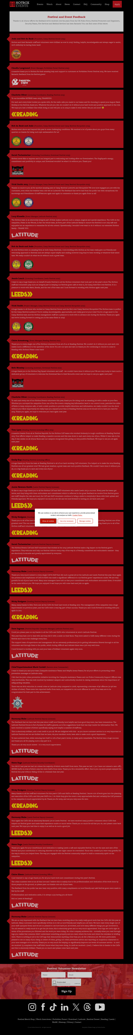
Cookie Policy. (77, 515)
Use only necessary (67, 521)
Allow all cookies (48, 521)
